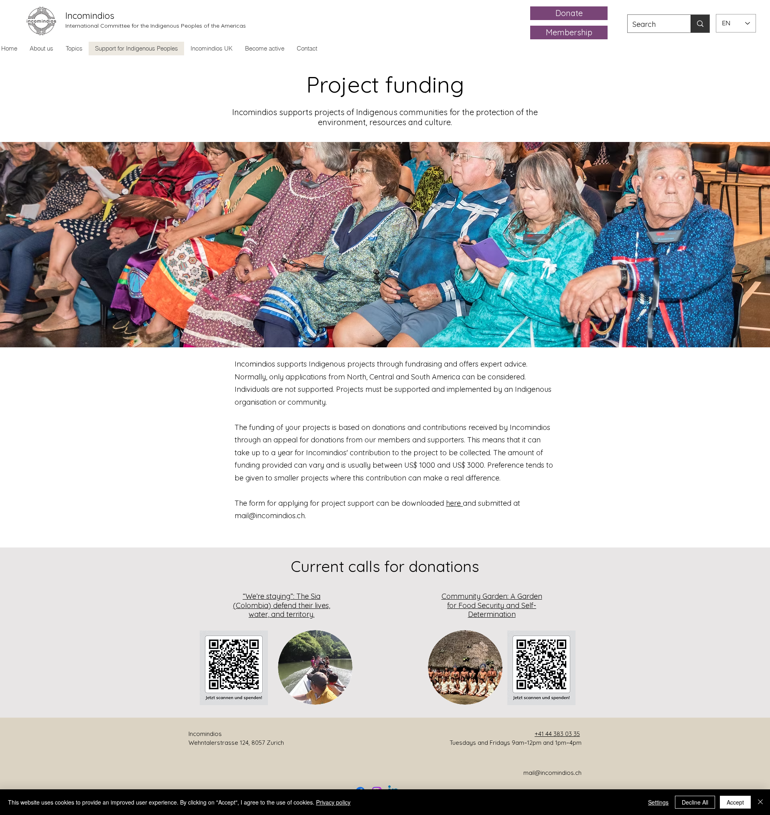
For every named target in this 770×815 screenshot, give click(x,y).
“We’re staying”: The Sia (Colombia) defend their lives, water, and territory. (281, 605)
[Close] (760, 802)
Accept (735, 802)
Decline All (695, 802)
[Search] (700, 23)
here (454, 503)
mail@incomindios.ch (270, 515)
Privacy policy (333, 802)
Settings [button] (658, 802)
